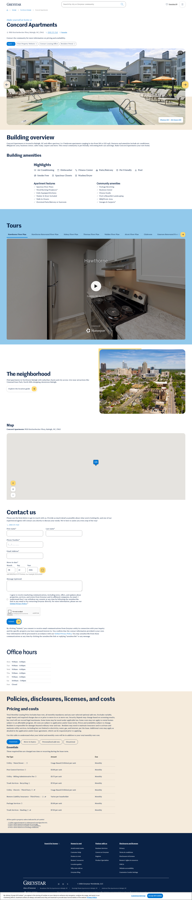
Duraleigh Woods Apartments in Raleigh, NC (85, 888)
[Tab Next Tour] (182, 234)
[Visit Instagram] (59, 884)
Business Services (101, 848)
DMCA (121, 864)
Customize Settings (138, 896)
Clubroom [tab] (148, 234)
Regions (98, 856)
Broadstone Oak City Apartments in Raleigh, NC (54, 888)
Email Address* (13, 551)
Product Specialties (102, 860)
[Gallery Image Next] (185, 84)
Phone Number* (13, 540)
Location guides (76, 864)
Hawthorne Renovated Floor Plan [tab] (45, 234)
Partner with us (101, 843)
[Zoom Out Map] (13, 495)
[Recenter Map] (13, 483)
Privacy (122, 848)
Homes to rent (76, 843)
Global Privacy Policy (18, 604)
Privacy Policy (92, 898)
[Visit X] (67, 884)
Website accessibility (126, 868)
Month (9, 565)
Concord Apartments (41, 10)
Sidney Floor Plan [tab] (71, 234)
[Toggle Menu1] (182, 4)
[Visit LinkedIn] (63, 884)
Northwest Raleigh (25, 10)
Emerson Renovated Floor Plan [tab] (169, 234)
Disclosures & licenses (127, 856)
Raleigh (14, 10)
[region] (96, 896)
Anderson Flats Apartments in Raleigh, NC (114, 888)
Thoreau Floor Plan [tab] (91, 234)
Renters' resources (77, 860)
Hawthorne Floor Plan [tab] (17, 234)
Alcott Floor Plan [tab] (132, 234)
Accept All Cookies (155, 896)
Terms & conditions (126, 852)
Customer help (76, 852)
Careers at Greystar (102, 852)
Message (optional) (14, 579)
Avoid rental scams (77, 848)
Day (18, 565)
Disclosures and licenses (128, 843)
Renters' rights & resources (128, 860)
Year (29, 565)
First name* (11, 529)
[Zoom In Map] (13, 489)
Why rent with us (76, 868)
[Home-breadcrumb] (7, 10)
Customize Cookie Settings (128, 872)
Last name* (50, 529)
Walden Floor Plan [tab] (112, 234)
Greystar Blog (75, 872)
